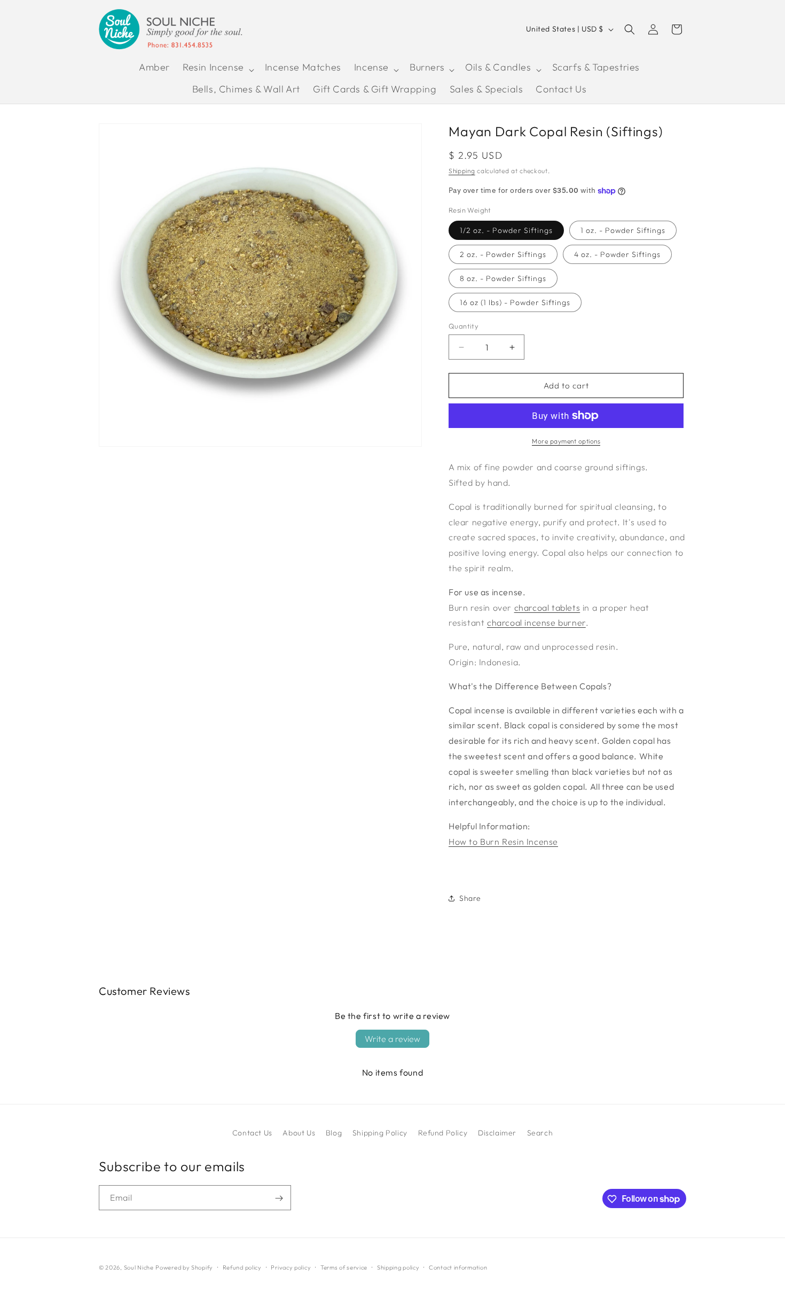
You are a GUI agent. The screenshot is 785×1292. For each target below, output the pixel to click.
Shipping (462, 171)
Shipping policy (398, 1267)
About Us (298, 1133)
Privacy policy (291, 1267)
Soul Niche (139, 1267)
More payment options (566, 441)
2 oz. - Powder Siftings (503, 254)
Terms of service (343, 1267)
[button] (217, 69)
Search (540, 1133)
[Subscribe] (279, 1198)
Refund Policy (443, 1133)
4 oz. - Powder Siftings (617, 254)
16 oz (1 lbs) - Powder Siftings (515, 302)
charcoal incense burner (536, 622)
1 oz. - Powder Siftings (622, 230)
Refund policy (242, 1267)
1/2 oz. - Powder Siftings (506, 230)
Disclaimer (497, 1133)
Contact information (458, 1267)
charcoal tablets (547, 607)
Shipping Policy (379, 1133)
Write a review (392, 1038)
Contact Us (252, 1133)
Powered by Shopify (184, 1267)
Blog (334, 1133)
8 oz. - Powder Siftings (503, 278)
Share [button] (470, 898)
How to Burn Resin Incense (503, 841)
